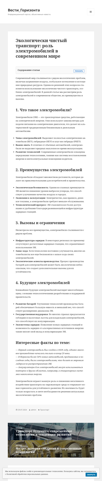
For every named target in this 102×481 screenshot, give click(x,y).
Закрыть (91, 474)
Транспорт (44, 410)
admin (33, 410)
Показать (79, 71)
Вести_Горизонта (24, 10)
